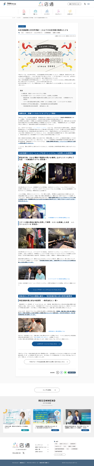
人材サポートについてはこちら (47, 344)
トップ (13, 17)
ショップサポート (38, 32)
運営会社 (22, 462)
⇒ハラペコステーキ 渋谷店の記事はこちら (59, 278)
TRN (56, 443)
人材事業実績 (48, 32)
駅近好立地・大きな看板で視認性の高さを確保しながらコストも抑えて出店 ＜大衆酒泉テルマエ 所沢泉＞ (48, 98)
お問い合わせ (72, 372)
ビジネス (46, 14)
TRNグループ (29, 32)
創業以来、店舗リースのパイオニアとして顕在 (34, 93)
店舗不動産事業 (58, 451)
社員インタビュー (64, 443)
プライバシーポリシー (32, 462)
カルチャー (58, 14)
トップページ (39, 444)
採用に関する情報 (44, 462)
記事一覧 (37, 449)
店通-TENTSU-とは (74, 4)
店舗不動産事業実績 (59, 449)
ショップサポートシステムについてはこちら (47, 290)
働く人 (35, 14)
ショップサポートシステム (39, 127)
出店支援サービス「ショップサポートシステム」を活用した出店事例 (40, 95)
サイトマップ (15, 462)
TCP (65, 446)
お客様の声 (72, 443)
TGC (22, 32)
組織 (24, 14)
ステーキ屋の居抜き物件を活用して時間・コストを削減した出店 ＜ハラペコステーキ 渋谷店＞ (48, 101)
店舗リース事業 (56, 32)
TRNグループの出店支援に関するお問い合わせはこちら (47, 362)
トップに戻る (47, 390)
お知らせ (70, 14)
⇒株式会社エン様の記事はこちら (56, 331)
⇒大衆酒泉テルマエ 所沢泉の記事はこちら (59, 217)
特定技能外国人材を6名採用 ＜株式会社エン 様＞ (36, 106)
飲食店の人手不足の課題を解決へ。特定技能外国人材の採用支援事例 (40, 104)
